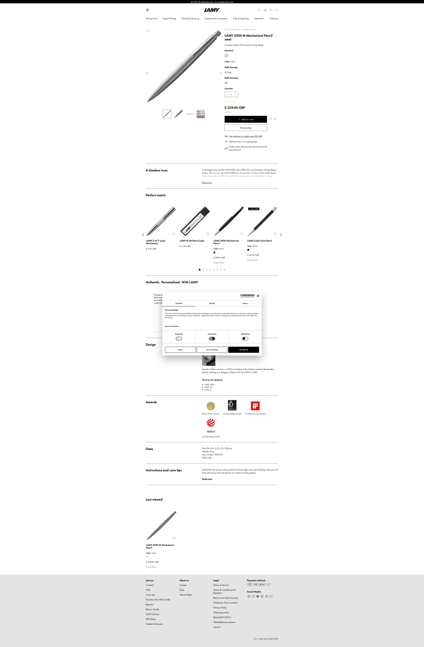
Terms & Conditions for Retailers (224, 591)
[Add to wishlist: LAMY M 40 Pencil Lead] (208, 234)
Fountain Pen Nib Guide (158, 599)
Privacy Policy (220, 607)
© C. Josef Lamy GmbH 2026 (266, 638)
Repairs (149, 604)
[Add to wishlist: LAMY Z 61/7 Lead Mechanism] (174, 234)
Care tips (150, 594)
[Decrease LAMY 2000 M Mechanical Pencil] (227, 94)
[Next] (281, 235)
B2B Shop (151, 619)
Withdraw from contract (225, 602)
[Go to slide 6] (217, 269)
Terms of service (221, 585)
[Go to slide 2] (203, 269)
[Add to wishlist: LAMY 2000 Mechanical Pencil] (241, 234)
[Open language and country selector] (147, 10)
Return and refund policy (225, 597)
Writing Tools (236, 29)
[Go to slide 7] (221, 269)
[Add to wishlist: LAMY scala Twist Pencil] (275, 234)
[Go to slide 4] (210, 269)
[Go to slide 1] (199, 269)
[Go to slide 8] (224, 269)
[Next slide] (220, 73)
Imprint (216, 627)
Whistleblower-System (224, 622)
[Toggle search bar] (259, 10)
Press (182, 590)
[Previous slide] (147, 73)
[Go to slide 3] (206, 269)
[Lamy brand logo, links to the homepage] (212, 10)
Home (227, 29)
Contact (150, 585)
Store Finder (186, 594)
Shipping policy (221, 612)
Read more (207, 478)
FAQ (148, 590)
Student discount (154, 624)
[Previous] (143, 235)
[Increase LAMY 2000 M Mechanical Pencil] (235, 94)
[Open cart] (265, 10)
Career (183, 585)
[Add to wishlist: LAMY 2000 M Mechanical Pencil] (270, 119)
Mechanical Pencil (249, 29)
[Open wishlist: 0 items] (276, 10)
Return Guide (152, 609)
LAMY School (152, 614)
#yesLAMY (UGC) (222, 617)
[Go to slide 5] (213, 269)
